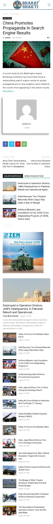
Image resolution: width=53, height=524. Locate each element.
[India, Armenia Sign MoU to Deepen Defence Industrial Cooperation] (9, 497)
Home (5, 14)
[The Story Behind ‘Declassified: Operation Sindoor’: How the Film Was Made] (9, 510)
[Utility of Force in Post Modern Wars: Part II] (9, 337)
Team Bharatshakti (10, 316)
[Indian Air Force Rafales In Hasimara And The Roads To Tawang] (9, 404)
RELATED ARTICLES (12, 176)
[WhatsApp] (24, 144)
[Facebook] (5, 144)
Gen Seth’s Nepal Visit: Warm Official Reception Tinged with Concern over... (33, 456)
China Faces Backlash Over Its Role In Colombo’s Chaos (38, 164)
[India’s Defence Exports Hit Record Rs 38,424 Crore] (9, 470)
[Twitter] (11, 144)
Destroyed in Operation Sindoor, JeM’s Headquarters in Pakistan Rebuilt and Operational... (23, 309)
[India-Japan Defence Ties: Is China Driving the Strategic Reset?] (9, 391)
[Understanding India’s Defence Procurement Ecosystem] (9, 378)
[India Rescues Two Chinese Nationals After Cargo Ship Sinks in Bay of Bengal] (9, 199)
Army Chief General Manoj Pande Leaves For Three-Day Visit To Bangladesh (14, 164)
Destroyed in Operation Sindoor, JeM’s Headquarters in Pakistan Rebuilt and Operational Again (34, 186)
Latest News (14, 14)
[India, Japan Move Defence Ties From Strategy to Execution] (9, 443)
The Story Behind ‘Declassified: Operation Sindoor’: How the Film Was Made (32, 510)
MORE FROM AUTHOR (34, 176)
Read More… (9, 91)
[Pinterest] (18, 144)
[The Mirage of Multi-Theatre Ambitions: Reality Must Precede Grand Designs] (9, 483)
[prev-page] (4, 226)
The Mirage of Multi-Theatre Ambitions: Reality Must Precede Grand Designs (32, 483)
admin (7, 38)
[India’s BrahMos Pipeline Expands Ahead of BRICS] (9, 417)
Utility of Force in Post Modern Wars (33, 427)
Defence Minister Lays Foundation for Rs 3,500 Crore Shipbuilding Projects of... (33, 363)
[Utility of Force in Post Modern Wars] (9, 430)
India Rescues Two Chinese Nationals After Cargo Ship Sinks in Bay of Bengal (32, 199)
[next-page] (8, 226)
